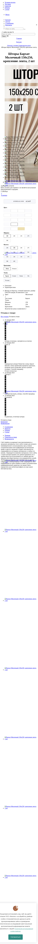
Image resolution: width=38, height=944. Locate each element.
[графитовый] (7, 219)
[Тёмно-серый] (28, 215)
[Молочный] (14, 224)
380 (7, 261)
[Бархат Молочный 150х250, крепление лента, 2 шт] (21, 185)
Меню (7, 14)
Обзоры (7, 430)
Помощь (7, 435)
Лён (28, 276)
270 (28, 236)
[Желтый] (21, 228)
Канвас (21, 276)
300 (7, 240)
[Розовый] (21, 224)
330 (7, 256)
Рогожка (7, 280)
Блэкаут (14, 276)
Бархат (7, 276)
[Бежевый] (14, 210)
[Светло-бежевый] (7, 210)
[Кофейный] (21, 215)
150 (7, 236)
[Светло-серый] (7, 224)
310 (28, 252)
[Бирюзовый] (14, 228)
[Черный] (21, 210)
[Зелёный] (21, 219)
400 (14, 261)
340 (14, 256)
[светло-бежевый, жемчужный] (7, 228)
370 (28, 256)
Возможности (9, 439)
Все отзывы (5, 316)
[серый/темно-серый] (28, 224)
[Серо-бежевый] (28, 219)
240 (7, 247)
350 (21, 256)
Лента (7, 268)
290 (14, 252)
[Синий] (28, 210)
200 (14, 236)
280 (7, 252)
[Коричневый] (7, 215)
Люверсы (14, 268)
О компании (9, 427)
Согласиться (15, 937)
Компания (4, 422)
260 (21, 247)
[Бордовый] (14, 215)
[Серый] (14, 219)
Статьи (7, 432)
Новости (7, 428)
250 (21, 236)
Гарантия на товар (11, 437)
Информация (5, 423)
